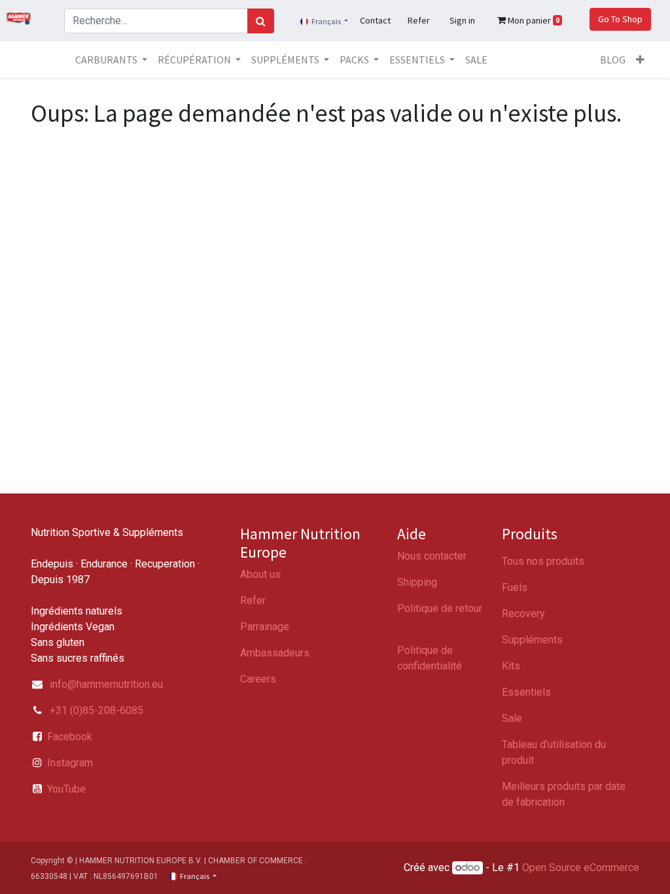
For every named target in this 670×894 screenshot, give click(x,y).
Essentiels (526, 692)
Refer (253, 600)
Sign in (462, 20)
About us (260, 574)
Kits (511, 666)
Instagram (70, 763)
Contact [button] (375, 20)
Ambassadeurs (274, 653)
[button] (640, 59)
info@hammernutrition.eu (106, 684)
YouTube (66, 789)
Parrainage (264, 626)
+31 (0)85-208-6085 (95, 710)
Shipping (417, 582)
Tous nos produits (543, 561)
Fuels (514, 587)
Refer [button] (419, 20)
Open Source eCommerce (580, 867)
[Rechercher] (260, 21)
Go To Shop (620, 19)
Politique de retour (439, 608)
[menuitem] (476, 59)
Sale (512, 718)
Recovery (523, 613)
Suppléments (532, 640)
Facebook (69, 736)
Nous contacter (432, 556)
